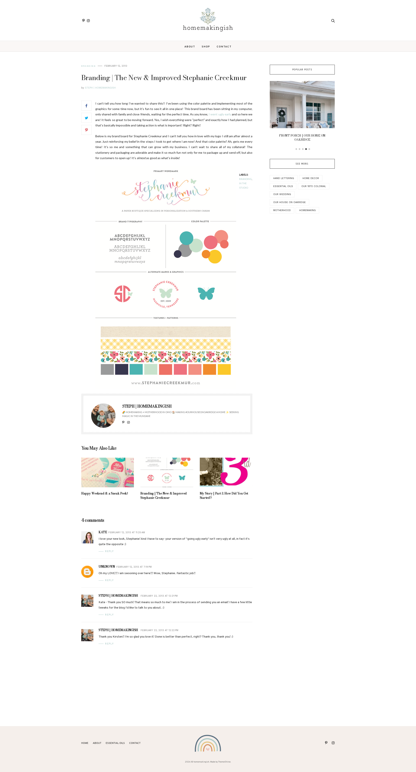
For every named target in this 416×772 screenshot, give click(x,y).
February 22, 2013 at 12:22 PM (159, 630)
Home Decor (310, 178)
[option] (302, 112)
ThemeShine (224, 762)
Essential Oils (283, 186)
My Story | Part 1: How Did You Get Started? (224, 495)
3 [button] (303, 149)
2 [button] (299, 149)
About (189, 46)
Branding (88, 66)
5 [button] (309, 149)
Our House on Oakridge (289, 202)
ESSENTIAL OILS (115, 743)
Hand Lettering (283, 178)
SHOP (206, 46)
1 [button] (296, 149)
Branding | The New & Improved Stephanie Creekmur (163, 495)
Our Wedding (282, 194)
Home (84, 743)
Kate (103, 532)
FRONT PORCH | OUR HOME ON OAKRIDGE (302, 137)
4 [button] (306, 149)
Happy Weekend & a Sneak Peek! (104, 493)
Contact (224, 46)
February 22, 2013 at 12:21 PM (159, 595)
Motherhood (282, 210)
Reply (109, 551)
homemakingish (201, 762)
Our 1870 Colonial (313, 186)
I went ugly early (220, 114)
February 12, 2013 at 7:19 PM (134, 566)
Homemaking (307, 210)
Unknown (107, 566)
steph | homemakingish (118, 595)
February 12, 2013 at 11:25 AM (126, 532)
